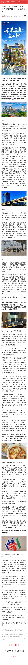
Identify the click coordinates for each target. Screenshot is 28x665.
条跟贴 (13, 656)
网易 (2, 2)
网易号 (7, 2)
